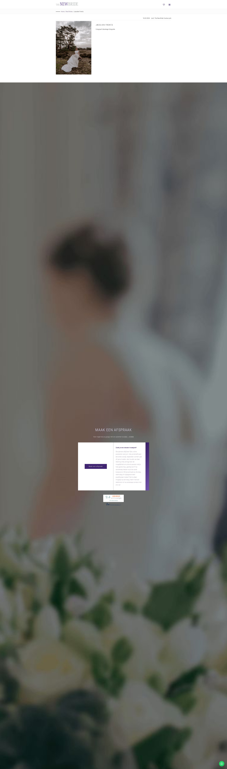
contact (107, 437)
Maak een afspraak (96, 466)
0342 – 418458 (129, 437)
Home (62, 11)
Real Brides (69, 11)
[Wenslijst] (164, 4)
